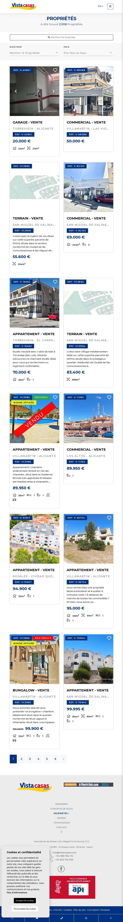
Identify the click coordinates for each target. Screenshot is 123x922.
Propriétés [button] (61, 813)
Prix (67, 47)
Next (53, 91)
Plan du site (79, 910)
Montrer (16, 47)
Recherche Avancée (62, 37)
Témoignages (61, 822)
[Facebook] (61, 868)
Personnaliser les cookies (25, 908)
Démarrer (61, 804)
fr (100, 6)
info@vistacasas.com (64, 852)
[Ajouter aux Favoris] (54, 70)
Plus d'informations (17, 892)
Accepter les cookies (25, 900)
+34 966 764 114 (64, 855)
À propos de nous (61, 808)
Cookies (67, 910)
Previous (15, 91)
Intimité (57, 910)
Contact (61, 827)
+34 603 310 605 (64, 859)
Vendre (61, 818)
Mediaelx (105, 910)
